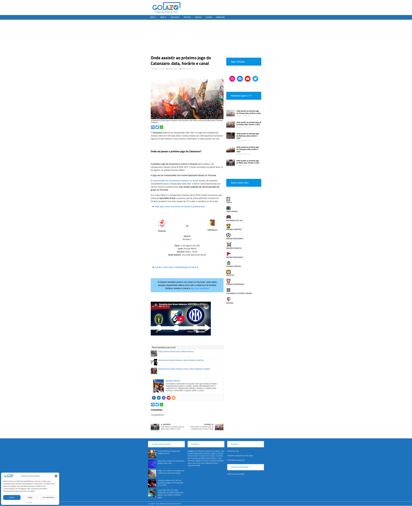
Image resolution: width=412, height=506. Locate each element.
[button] (56, 476)
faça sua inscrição (200, 288)
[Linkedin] (159, 398)
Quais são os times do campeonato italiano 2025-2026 (171, 462)
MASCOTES (230, 275)
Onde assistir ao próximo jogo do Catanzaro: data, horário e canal (247, 149)
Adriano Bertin (173, 69)
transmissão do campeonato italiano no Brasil (175, 180)
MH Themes (177, 504)
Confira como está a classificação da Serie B (176, 267)
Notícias (187, 17)
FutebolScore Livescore (236, 460)
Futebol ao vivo (233, 451)
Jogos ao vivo (186, 69)
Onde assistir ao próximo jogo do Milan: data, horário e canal (247, 161)
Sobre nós (220, 17)
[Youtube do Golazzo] (248, 79)
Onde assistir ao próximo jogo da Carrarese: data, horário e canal (248, 123)
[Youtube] (169, 398)
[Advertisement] (206, 39)
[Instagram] (164, 398)
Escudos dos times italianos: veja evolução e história (181, 360)
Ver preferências (48, 497)
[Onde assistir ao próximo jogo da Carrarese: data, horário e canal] (230, 126)
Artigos (198, 17)
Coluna (209, 17)
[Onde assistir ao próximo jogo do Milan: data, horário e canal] (230, 164)
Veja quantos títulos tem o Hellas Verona (175, 351)
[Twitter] (255, 79)
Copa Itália (174, 17)
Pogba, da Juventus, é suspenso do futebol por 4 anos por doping (171, 471)
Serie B (163, 17)
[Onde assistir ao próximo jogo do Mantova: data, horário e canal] (230, 137)
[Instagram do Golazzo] (232, 79)
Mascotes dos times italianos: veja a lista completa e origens (184, 368)
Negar (30, 497)
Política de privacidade (29, 502)
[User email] (174, 398)
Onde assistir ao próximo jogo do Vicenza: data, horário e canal (248, 112)
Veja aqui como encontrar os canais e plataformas (180, 206)
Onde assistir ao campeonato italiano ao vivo (169, 452)
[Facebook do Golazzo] (240, 79)
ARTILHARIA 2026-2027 (234, 220)
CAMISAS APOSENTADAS (235, 284)
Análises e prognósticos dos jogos (240, 455)
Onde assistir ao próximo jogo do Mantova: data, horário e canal (247, 135)
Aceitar (11, 497)
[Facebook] (154, 398)
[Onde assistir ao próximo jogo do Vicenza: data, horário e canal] (230, 115)
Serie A (153, 17)
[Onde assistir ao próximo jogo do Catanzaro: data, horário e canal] (230, 151)
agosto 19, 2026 (159, 69)
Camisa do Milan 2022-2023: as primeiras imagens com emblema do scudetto (170, 483)
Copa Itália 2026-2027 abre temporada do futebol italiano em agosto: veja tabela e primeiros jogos (170, 494)
